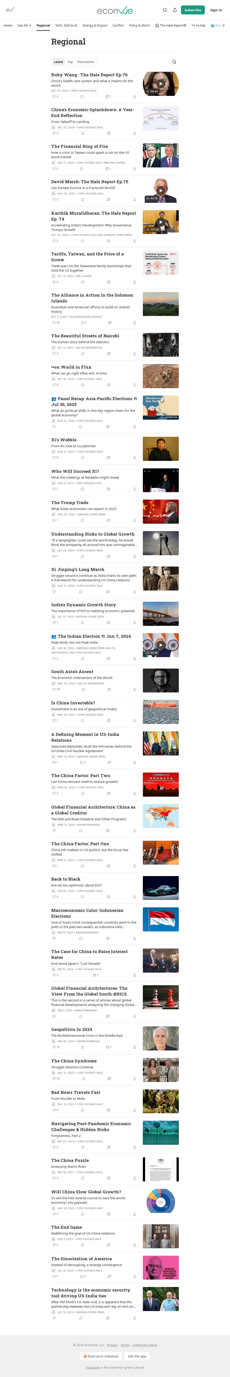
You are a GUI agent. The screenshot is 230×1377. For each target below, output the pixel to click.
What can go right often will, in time (79, 373)
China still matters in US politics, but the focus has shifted (89, 851)
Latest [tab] (58, 62)
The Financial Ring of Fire (79, 146)
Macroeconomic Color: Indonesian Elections (87, 913)
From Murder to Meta (68, 1098)
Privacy (112, 1345)
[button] (8, 25)
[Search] (164, 9)
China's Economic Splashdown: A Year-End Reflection (92, 112)
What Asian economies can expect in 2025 (84, 508)
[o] (160, 83)
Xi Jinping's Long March (77, 569)
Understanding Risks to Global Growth (93, 534)
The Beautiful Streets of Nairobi (85, 335)
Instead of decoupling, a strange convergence (86, 1264)
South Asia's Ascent (72, 671)
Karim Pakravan (88, 824)
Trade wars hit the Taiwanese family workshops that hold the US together (91, 268)
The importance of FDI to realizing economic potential (93, 610)
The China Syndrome (74, 1061)
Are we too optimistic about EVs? (76, 885)
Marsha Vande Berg (118, 235)
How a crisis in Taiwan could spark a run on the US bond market (90, 154)
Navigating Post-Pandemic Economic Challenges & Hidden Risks (91, 1126)
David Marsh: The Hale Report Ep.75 (89, 181)
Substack (93, 1367)
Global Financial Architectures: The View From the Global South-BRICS (89, 991)
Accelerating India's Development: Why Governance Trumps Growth (91, 227)
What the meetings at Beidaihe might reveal (85, 477)
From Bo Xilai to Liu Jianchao (73, 446)
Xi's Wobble (63, 439)
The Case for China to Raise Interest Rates (89, 954)
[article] (115, 85)
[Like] (54, 426)
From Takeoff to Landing (70, 121)
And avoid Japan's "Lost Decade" (76, 963)
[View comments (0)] (82, 96)
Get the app (137, 1356)
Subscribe (193, 10)
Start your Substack (103, 1356)
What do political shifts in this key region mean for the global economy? (93, 412)
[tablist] (74, 61)
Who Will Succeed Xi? (75, 471)
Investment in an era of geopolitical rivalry (84, 709)
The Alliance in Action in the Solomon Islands (92, 298)
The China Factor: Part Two (80, 775)
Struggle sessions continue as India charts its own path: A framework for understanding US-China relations (94, 577)
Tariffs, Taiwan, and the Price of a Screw (87, 256)
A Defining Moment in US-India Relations (85, 737)
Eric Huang (117, 162)
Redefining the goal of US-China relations (83, 1233)
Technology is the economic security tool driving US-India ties (90, 1292)
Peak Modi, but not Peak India (74, 642)
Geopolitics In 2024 (71, 1029)
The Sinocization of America (81, 1258)
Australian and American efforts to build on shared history (90, 309)
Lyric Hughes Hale (84, 90)
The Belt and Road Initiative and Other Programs (88, 819)
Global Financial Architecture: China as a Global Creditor (93, 810)
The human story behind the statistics (80, 342)
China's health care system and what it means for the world (92, 83)
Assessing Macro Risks (68, 1166)
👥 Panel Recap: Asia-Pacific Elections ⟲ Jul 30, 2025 (94, 401)
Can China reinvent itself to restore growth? (84, 781)
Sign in (216, 10)
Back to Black (65, 879)
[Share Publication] (174, 9)
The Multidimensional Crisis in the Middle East (87, 1035)
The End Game (66, 1227)
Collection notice (144, 1345)
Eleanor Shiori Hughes (86, 316)
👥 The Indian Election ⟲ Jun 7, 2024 (91, 636)
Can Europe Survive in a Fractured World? (83, 187)
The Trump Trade (69, 502)
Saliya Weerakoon (89, 347)
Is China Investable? (73, 702)
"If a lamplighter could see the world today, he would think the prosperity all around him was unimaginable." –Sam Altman (94, 542)
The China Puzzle (70, 1160)
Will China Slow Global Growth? (86, 1191)
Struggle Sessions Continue (72, 1067)
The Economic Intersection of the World (81, 677)
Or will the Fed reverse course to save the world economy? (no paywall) (88, 1200)
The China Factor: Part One (80, 843)
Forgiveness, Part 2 (66, 1135)
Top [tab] (70, 62)
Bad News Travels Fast (75, 1092)
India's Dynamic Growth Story (83, 604)
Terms (125, 1345)
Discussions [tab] (85, 62)
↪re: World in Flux (71, 367)
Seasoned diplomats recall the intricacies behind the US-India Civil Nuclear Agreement (91, 748)
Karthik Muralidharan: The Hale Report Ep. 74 (93, 216)
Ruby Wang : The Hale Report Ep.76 (89, 74)
